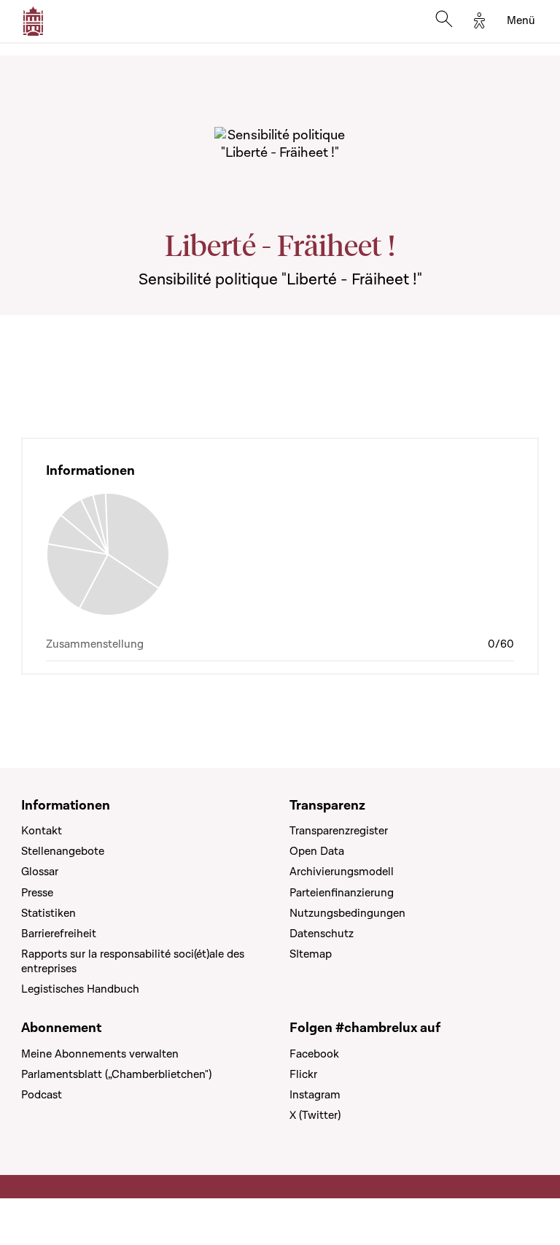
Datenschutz (321, 933)
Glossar (39, 871)
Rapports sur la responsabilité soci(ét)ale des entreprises (132, 961)
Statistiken (48, 913)
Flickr (303, 1074)
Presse (37, 892)
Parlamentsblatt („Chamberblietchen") (116, 1074)
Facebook (314, 1054)
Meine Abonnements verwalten (100, 1054)
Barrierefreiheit (58, 933)
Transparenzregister (338, 830)
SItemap (310, 954)
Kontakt (41, 830)
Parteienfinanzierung (341, 892)
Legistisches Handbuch (80, 989)
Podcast (41, 1094)
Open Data (316, 851)
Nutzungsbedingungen (347, 913)
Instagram (315, 1094)
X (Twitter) (315, 1115)
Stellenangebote (62, 851)
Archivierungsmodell (341, 871)
